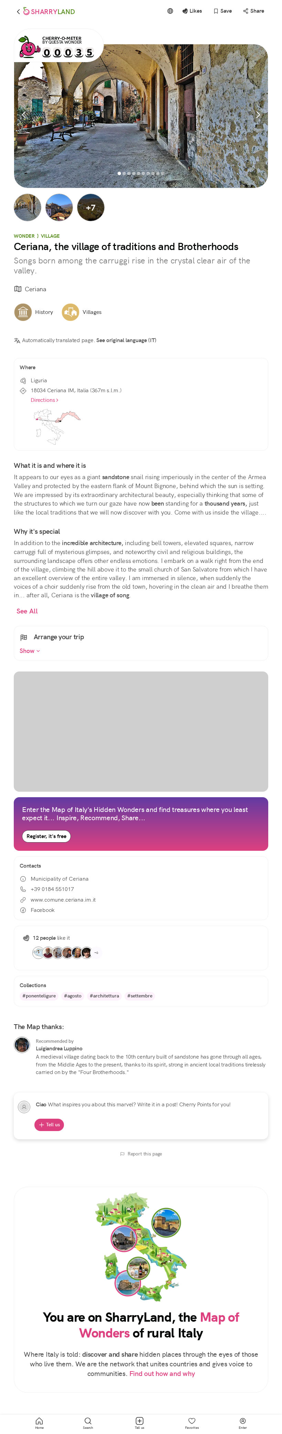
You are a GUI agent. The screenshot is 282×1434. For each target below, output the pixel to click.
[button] (27, 207)
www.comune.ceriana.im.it (63, 899)
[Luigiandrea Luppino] (22, 1045)
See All (27, 611)
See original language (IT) (126, 340)
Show (28, 650)
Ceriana (35, 289)
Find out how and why (162, 1373)
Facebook (43, 910)
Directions (43, 400)
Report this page (145, 1154)
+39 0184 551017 (52, 889)
